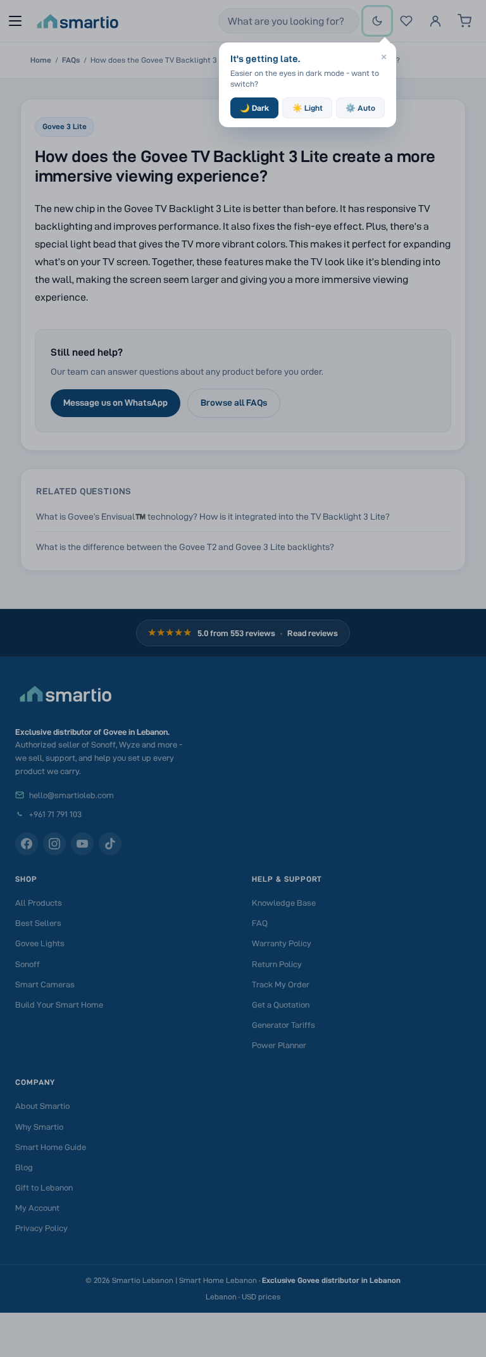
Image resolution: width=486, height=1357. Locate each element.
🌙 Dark (254, 108)
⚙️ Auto (360, 108)
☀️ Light (307, 108)
